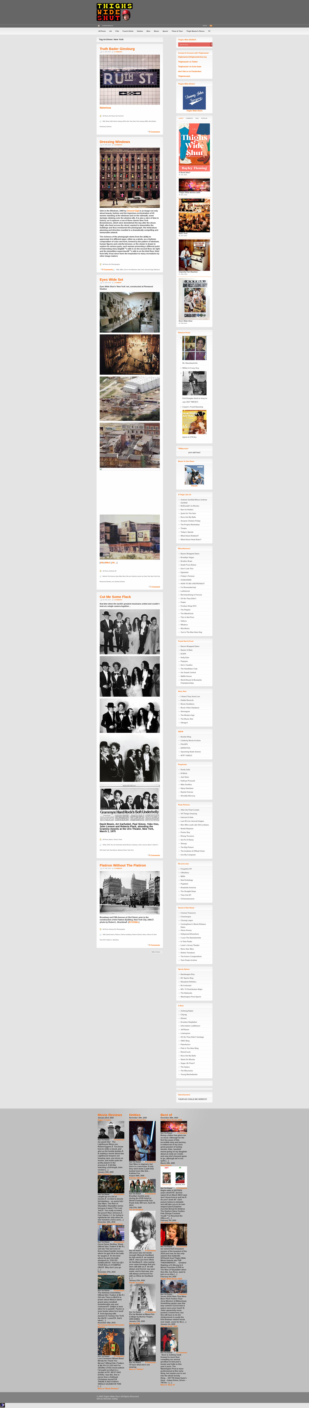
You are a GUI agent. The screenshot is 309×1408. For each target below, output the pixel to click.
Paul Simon (113, 850)
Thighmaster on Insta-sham (189, 67)
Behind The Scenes (109, 576)
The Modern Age (187, 715)
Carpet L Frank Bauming (192, 407)
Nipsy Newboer (187, 788)
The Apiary (185, 1067)
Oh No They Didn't (188, 598)
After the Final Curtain (190, 810)
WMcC (108, 563)
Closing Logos (187, 920)
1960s (121, 269)
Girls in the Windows (130, 269)
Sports (165, 31)
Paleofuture (185, 1044)
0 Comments (118, 51)
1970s (104, 844)
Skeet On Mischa (188, 1059)
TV (209, 31)
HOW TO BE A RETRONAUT (193, 584)
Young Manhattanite (189, 1074)
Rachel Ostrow (187, 792)
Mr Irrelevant (186, 985)
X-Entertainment (187, 899)
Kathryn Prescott (188, 781)
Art (110, 31)
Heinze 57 (150, 934)
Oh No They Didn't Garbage (192, 1037)
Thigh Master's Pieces (195, 31)
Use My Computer (188, 855)
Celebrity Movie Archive (191, 740)
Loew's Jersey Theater (190, 945)
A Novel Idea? (184, 172)
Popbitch (184, 884)
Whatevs (184, 625)
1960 (117, 269)
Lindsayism (185, 1033)
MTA (124, 121)
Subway (108, 126)
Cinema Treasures (188, 913)
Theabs (184, 528)
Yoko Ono (130, 850)
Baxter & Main (187, 650)
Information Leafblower (190, 1026)
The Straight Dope (188, 891)
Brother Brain (186, 561)
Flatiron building (126, 934)
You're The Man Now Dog (191, 632)
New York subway (138, 121)
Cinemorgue (186, 917)
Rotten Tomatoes (188, 953)
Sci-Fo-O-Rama (187, 840)
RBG (146, 121)
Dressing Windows (115, 142)
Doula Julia (185, 770)
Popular (204, 118)
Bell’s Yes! (183, 233)
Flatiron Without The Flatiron (123, 865)
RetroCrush (185, 1052)
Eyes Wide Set (111, 279)
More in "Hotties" (136, 1369)
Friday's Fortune (187, 576)
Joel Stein (185, 777)
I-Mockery (185, 873)
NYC (104, 940)
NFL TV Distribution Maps (191, 989)
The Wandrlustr (187, 613)
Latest (181, 118)
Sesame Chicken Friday (190, 521)
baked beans (110, 934)
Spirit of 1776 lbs (189, 437)
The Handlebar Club (189, 669)
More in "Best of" (168, 1385)
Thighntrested (184, 76)
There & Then (177, 31)
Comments (189, 118)
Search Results (107, 25)
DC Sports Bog (187, 978)
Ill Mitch (184, 773)
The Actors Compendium (191, 956)
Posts (205, 25)
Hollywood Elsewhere (190, 934)
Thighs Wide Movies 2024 (189, 192)
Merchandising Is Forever (191, 595)
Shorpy (184, 843)
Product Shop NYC (189, 606)
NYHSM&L (134, 922)
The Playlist (185, 610)
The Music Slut (187, 719)
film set (128, 576)
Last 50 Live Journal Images (192, 821)
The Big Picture (187, 847)
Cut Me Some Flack (115, 597)
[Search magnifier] (212, 44)
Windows (157, 269)
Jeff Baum (185, 1029)
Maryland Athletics (188, 982)
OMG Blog (185, 1041)
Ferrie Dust (102, 1274)
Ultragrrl (184, 723)
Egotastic (185, 572)
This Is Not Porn (187, 617)
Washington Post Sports (191, 997)
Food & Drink (128, 31)
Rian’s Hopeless (104, 1174)
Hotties (140, 31)
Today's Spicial (187, 532)
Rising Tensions (187, 836)
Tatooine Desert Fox (137, 1120)
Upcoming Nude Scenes (191, 752)
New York (129, 121)
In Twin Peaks (186, 941)
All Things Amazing (189, 814)
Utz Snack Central (188, 672)
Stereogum (185, 711)
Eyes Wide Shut (121, 576)
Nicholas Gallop (110, 1399)
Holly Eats (185, 657)
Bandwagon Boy (188, 974)
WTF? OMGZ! (186, 755)
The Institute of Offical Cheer (193, 851)
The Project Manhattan (190, 525)
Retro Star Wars (187, 949)
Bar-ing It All (134, 1323)
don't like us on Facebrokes (189, 71)
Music (156, 31)
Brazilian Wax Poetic (137, 1178)
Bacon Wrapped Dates (190, 554)
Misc (148, 31)
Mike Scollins (186, 784)
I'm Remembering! (188, 587)
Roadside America (188, 888)
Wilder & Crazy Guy (190, 368)
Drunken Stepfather (189, 1022)
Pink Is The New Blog (190, 1048)
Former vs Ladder (136, 1283)
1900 (104, 934)
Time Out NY (186, 895)
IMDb (183, 876)
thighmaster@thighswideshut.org (192, 57)
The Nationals (186, 993)
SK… (114, 563)
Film (117, 31)
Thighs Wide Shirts (194, 111)
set (113, 581)
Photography (115, 264)
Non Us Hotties (187, 510)
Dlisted (183, 1018)
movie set (140, 576)
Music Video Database (190, 708)
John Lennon (142, 844)
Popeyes (184, 661)
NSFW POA (185, 748)
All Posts (102, 31)
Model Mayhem (187, 829)
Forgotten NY (186, 869)
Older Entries (155, 952)
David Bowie (127, 844)
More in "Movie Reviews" (108, 1388)
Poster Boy (185, 832)
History (111, 929)
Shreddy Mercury (188, 796)
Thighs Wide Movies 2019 (171, 1279)
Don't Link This (187, 569)
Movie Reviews (110, 1115)
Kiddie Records (187, 700)
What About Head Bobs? (191, 539)
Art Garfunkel (117, 844)
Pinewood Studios (105, 581)
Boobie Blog (186, 737)
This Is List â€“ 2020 (169, 1326)
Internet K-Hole (187, 817)
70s (112, 844)
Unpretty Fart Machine (188, 272)
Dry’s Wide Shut (185, 321)
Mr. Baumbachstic (190, 363)
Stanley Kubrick (120, 581)
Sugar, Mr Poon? (188, 1063)
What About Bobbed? (190, 536)
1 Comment (117, 282)
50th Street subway (116, 121)
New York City (155, 576)
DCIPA (183, 654)
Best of (166, 1115)
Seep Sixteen (166, 1165)
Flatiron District (137, 934)
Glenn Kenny (186, 930)
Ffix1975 (184, 744)
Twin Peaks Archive (189, 960)
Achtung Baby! (187, 1011)
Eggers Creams (104, 1120)
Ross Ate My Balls (188, 517)
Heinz (144, 934)
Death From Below (188, 565)
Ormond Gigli (133, 211)
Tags (197, 118)
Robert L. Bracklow (113, 940)
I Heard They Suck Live (190, 696)
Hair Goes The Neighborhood (110, 1224)
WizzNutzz (185, 628)
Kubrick (111, 571)
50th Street (106, 121)
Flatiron (117, 934)
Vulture (184, 621)
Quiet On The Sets (188, 513)
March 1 (150, 844)
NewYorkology (187, 880)
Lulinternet (185, 591)
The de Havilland (136, 1210)
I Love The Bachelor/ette (191, 938)
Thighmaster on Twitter (188, 62)
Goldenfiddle (186, 580)
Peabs (183, 602)
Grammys (134, 844)
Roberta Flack (122, 850)
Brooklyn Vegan (187, 557)
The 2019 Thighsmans (170, 1223)
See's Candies (187, 665)
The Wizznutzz (187, 1071)
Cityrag (184, 1015)
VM (101, 563)
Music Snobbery (187, 704)
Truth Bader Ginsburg (117, 49)
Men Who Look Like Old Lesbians (195, 825)
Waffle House (186, 676)
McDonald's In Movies (190, 506)
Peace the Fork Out (117, 116)
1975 (108, 844)
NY (110, 116)
